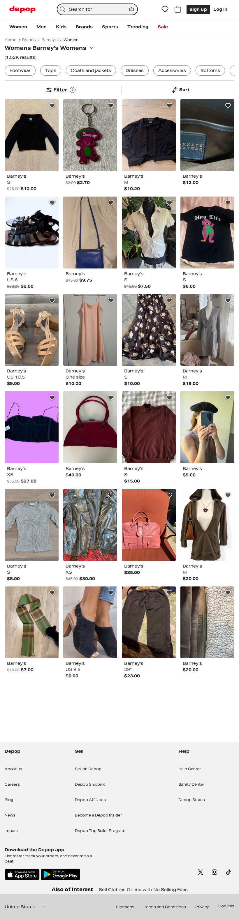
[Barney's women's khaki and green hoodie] (207, 525)
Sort (184, 89)
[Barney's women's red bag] (90, 427)
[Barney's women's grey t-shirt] (32, 525)
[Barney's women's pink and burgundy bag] (149, 525)
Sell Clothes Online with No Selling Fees (143, 889)
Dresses (135, 70)
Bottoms (210, 70)
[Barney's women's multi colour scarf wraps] (32, 622)
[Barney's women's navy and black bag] (207, 135)
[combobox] (97, 9)
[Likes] (165, 9)
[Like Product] (52, 106)
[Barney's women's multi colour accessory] (90, 135)
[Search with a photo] (131, 9)
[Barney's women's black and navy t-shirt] (207, 232)
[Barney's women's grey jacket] (207, 330)
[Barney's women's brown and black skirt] (149, 330)
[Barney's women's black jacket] (32, 135)
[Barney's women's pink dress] (90, 330)
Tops (50, 70)
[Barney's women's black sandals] (32, 232)
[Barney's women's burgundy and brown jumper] (149, 427)
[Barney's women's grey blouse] (149, 232)
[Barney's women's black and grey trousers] (149, 622)
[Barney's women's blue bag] (90, 232)
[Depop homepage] (22, 9)
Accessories (172, 70)
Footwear (20, 70)
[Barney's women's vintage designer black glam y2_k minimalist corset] (32, 427)
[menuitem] (18, 27)
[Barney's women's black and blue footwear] (90, 622)
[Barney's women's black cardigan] (149, 135)
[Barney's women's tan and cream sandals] (32, 330)
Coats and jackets (91, 70)
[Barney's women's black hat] (207, 427)
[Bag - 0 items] (177, 9)
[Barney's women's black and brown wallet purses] (207, 622)
